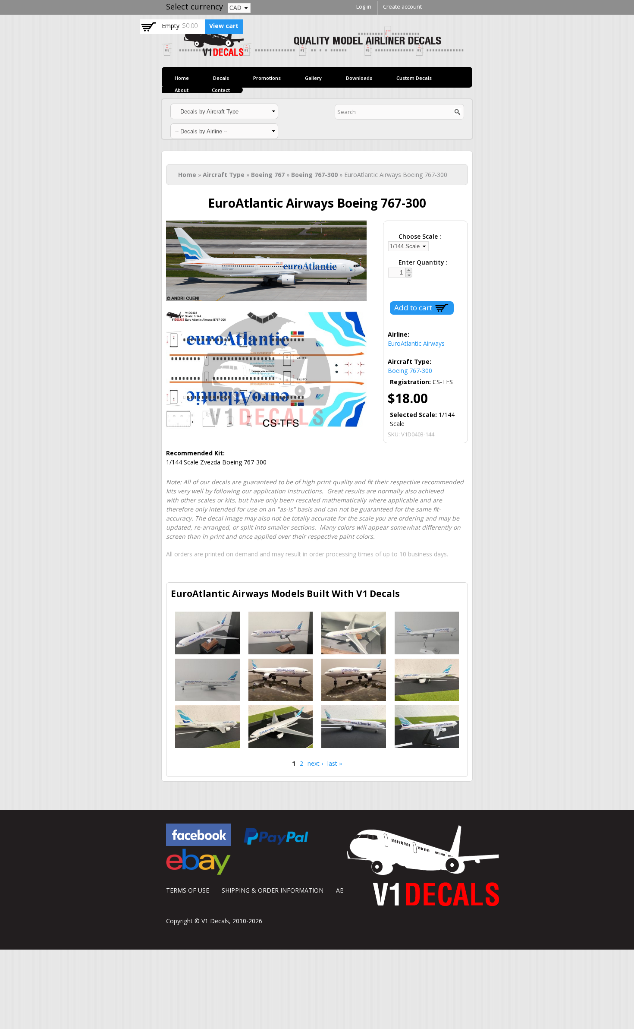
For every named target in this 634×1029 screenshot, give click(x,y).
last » (334, 763)
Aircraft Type (224, 174)
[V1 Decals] (313, 51)
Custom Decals (414, 78)
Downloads (359, 78)
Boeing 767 (268, 174)
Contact (221, 90)
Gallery (313, 78)
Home (182, 78)
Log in (363, 6)
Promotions (267, 78)
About (181, 90)
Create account (402, 6)
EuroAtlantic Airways (416, 343)
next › (315, 763)
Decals (221, 78)
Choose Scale (419, 236)
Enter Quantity (422, 262)
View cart (224, 26)
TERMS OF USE (187, 890)
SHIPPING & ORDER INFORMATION (272, 890)
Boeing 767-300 (314, 174)
